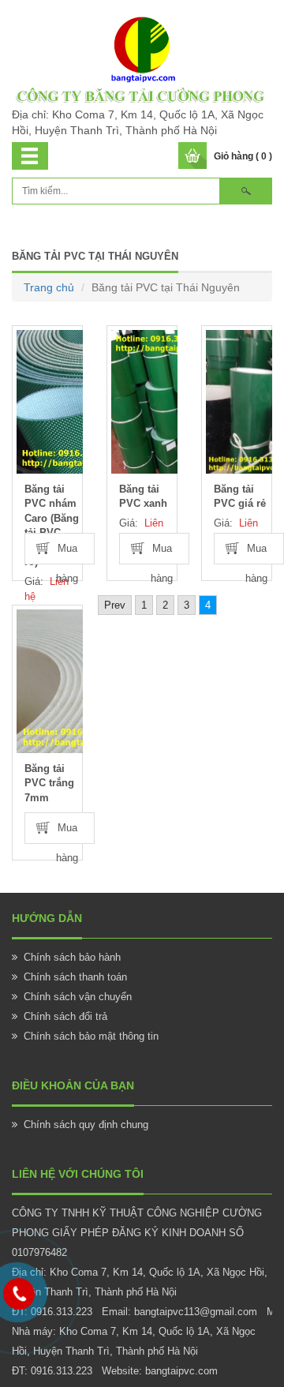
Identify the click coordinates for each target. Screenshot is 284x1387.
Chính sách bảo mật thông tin (91, 1036)
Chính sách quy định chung (86, 1124)
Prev (114, 605)
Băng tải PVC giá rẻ (240, 496)
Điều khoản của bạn (73, 1085)
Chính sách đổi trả (65, 1016)
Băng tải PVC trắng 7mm (49, 783)
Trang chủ (49, 287)
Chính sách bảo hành (72, 957)
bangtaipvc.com (181, 1371)
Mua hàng (67, 553)
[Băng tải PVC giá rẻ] (239, 402)
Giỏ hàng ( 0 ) (243, 156)
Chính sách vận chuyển (78, 997)
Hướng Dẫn (47, 918)
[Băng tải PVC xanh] (144, 402)
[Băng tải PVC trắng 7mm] (50, 681)
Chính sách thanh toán (75, 977)
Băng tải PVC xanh (143, 496)
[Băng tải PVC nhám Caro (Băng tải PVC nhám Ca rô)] (50, 402)
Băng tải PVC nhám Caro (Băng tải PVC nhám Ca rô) (51, 525)
